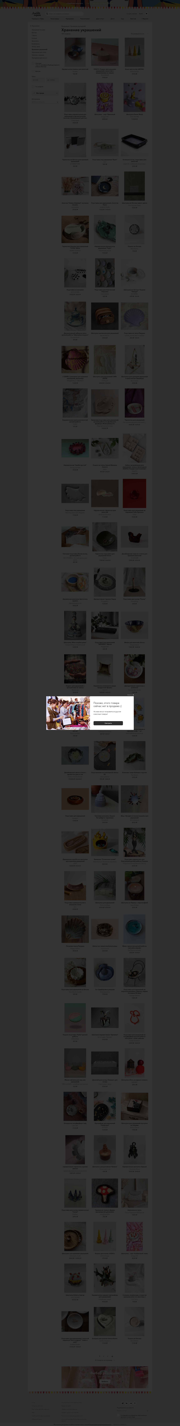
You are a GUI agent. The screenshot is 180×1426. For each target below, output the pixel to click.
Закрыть (129, 695)
